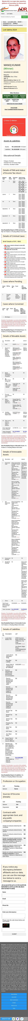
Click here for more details (14, 103)
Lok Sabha (9, 13)
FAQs (14, 1008)
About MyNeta (14, 994)
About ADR (14, 997)
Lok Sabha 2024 (12, 21)
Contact (14, 1002)
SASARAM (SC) (7, 23)
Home (2, 13)
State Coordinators (14, 1000)
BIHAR (19, 21)
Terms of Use (14, 1005)
